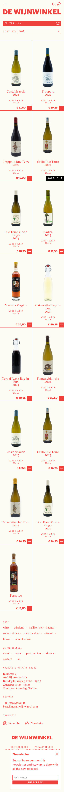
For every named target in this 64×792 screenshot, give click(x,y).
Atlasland (19, 627)
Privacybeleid (44, 747)
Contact (7, 659)
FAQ (18, 659)
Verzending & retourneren (43, 749)
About (6, 653)
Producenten (33, 653)
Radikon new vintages (41, 627)
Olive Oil (48, 633)
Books (6, 639)
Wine (6, 627)
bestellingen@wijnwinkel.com (20, 706)
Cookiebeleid (19, 747)
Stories (50, 653)
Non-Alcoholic (23, 639)
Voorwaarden (11, 749)
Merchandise (31, 633)
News (18, 653)
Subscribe (35, 782)
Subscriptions (11, 633)
